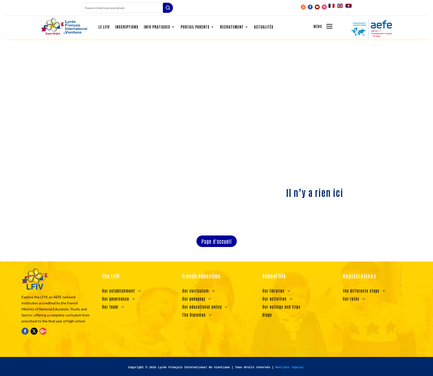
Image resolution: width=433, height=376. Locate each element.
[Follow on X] (34, 331)
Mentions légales (289, 367)
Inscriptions (126, 26)
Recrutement (232, 26)
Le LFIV (104, 26)
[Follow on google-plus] (43, 331)
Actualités (263, 26)
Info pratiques (157, 26)
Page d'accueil (216, 241)
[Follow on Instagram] (324, 7)
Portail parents (195, 26)
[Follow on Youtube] (317, 7)
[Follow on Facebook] (310, 7)
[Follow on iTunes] (303, 7)
